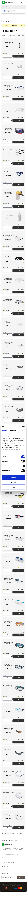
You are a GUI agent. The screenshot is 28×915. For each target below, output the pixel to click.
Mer (5, 15)
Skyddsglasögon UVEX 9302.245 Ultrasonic (8, 622)
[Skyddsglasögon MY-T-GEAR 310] (19, 324)
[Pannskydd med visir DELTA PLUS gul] (19, 195)
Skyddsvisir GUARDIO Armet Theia (8, 814)
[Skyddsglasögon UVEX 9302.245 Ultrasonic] (19, 624)
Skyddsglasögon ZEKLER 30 (8, 771)
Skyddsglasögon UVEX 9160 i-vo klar (8, 514)
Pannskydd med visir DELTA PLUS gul (8, 193)
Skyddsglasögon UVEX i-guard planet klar (8, 664)
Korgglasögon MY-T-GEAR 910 (8, 171)
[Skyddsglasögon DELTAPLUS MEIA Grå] (19, 260)
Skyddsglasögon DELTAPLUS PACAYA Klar (8, 300)
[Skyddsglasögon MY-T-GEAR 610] (19, 345)
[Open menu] (19, 2)
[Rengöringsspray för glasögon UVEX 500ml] (19, 217)
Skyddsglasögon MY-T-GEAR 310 (8, 321)
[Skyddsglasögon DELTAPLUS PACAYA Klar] (19, 302)
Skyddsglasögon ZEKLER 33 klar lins (8, 793)
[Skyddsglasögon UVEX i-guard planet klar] (19, 667)
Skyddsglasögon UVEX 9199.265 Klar (8, 600)
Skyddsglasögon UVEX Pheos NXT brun (8, 729)
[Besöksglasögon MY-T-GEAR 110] (19, 67)
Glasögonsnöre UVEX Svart (8, 149)
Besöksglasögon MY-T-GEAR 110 (8, 64)
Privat (19, 10)
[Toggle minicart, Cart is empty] (25, 2)
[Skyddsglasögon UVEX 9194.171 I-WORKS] (19, 581)
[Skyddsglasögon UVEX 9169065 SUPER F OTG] (19, 560)
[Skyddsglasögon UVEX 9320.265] (19, 645)
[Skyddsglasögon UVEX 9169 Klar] (19, 538)
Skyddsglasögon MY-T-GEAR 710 (8, 386)
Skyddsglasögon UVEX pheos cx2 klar (8, 707)
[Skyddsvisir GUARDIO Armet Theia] (19, 817)
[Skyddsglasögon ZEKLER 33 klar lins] (19, 795)
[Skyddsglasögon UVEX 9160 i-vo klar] (19, 517)
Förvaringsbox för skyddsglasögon (8, 129)
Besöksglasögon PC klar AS (8, 107)
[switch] (23, 461)
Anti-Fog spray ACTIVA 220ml (8, 43)
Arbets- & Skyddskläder (11, 15)
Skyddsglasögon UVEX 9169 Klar (8, 536)
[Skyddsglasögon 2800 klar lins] (19, 238)
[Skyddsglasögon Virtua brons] (19, 753)
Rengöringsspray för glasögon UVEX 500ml (8, 214)
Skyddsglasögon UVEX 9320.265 (8, 643)
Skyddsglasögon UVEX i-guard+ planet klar (8, 686)
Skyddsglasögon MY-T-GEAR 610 (8, 343)
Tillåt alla (13, 477)
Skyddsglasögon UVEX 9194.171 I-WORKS (8, 579)
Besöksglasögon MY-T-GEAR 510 (8, 86)
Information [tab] (13, 430)
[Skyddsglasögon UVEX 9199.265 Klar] (19, 602)
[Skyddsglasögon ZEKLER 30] (19, 774)
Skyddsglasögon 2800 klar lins (8, 236)
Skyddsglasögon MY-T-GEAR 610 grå (8, 364)
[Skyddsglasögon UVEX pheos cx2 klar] (19, 710)
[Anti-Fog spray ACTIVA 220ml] (19, 45)
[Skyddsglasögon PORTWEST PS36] (19, 495)
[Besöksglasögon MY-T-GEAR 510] (19, 88)
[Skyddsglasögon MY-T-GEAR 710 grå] (19, 410)
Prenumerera (21, 877)
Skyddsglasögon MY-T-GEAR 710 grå (8, 407)
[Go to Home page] (8, 2)
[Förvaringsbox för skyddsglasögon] (19, 131)
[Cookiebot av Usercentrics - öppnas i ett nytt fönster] (19, 426)
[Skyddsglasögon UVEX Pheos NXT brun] (19, 731)
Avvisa (13, 487)
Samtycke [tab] (4, 430)
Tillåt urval (13, 482)
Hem (2, 15)
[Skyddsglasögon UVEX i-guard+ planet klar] (19, 688)
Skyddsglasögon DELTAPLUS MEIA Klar (8, 279)
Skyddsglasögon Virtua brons (8, 750)
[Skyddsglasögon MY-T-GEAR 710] (19, 388)
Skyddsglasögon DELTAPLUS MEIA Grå (8, 257)
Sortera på (13, 35)
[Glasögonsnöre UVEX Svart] (19, 152)
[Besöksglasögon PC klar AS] (19, 110)
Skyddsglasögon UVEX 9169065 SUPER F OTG (8, 557)
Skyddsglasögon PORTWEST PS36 (8, 493)
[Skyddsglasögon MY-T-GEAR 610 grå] (19, 367)
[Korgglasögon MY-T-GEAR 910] (19, 174)
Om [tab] (22, 430)
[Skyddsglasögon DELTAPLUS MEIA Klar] (19, 281)
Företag (9, 10)
